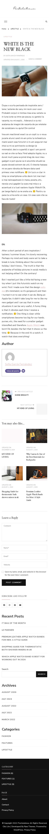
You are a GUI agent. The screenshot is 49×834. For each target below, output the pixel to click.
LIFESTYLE (8, 37)
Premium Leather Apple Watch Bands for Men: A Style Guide (23, 638)
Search (5, 669)
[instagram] (9, 605)
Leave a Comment (35, 59)
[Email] (23, 371)
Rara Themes (29, 826)
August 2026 (9, 692)
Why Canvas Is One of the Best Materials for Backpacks (35, 457)
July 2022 (7, 712)
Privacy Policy (8, 810)
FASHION (6, 736)
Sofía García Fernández (15, 56)
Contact (5, 804)
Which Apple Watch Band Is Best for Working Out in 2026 (23, 658)
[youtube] (20, 605)
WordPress (18, 830)
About (4, 799)
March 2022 (8, 719)
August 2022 (9, 706)
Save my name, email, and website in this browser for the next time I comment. (25, 573)
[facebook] (4, 605)
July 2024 (7, 699)
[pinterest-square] (14, 605)
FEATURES (7, 743)
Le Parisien (8, 630)
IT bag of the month (14, 623)
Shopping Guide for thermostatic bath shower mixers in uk (10, 494)
